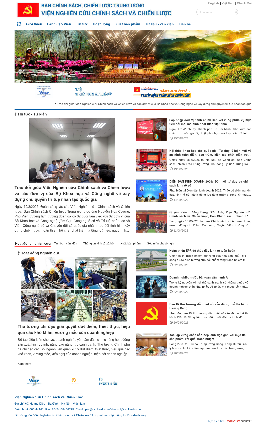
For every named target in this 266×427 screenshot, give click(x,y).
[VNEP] (44, 91)
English (213, 3)
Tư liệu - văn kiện (65, 243)
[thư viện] (103, 91)
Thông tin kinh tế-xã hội (98, 243)
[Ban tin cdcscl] (162, 91)
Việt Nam (228, 3)
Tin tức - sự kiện (31, 114)
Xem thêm (24, 363)
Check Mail (244, 3)
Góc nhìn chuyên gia (160, 243)
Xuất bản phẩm (131, 243)
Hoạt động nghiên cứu (33, 243)
